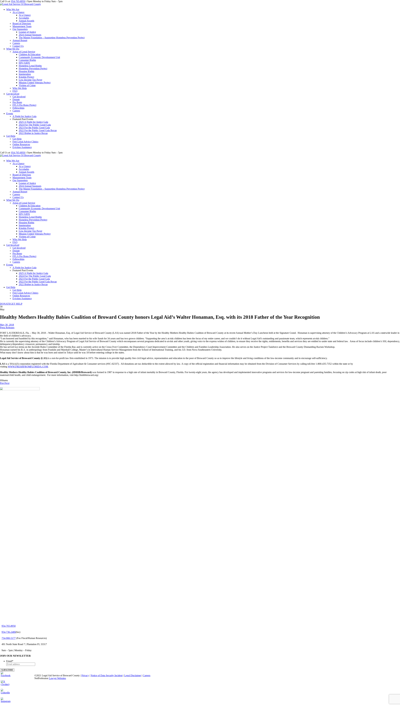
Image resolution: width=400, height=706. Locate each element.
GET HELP (16, 303)
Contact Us (18, 46)
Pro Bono (17, 102)
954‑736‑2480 (9, 632)
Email (9, 661)
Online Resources (21, 144)
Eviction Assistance (22, 147)
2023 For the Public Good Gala (34, 127)
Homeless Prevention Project (33, 68)
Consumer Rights (27, 60)
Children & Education (29, 54)
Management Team (21, 26)
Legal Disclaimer (132, 675)
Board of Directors (21, 23)
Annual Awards (26, 20)
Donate (16, 99)
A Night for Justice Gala (24, 116)
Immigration (25, 74)
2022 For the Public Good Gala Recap (38, 130)
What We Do (12, 48)
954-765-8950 (18, 1)
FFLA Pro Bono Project (24, 105)
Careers (16, 43)
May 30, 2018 (7, 324)
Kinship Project (26, 77)
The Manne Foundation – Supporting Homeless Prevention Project (52, 37)
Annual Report (19, 40)
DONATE (5, 303)
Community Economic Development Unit (39, 57)
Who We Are (12, 9)
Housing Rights (26, 71)
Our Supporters (20, 29)
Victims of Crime (27, 85)
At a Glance (18, 12)
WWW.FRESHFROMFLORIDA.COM (28, 366)
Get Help (10, 136)
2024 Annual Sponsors (30, 34)
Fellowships (18, 108)
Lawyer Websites (57, 678)
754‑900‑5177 (9, 638)
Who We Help (19, 88)
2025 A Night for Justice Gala (33, 122)
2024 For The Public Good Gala (35, 124)
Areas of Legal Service (23, 51)
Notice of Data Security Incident (106, 675)
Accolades (24, 18)
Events (9, 113)
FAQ (15, 91)
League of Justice (27, 32)
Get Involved (12, 93)
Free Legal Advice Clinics (25, 141)
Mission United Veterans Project (34, 82)
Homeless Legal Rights (30, 65)
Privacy (85, 675)
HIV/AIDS (24, 63)
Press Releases (7, 327)
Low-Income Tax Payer (30, 79)
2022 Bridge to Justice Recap (33, 133)
